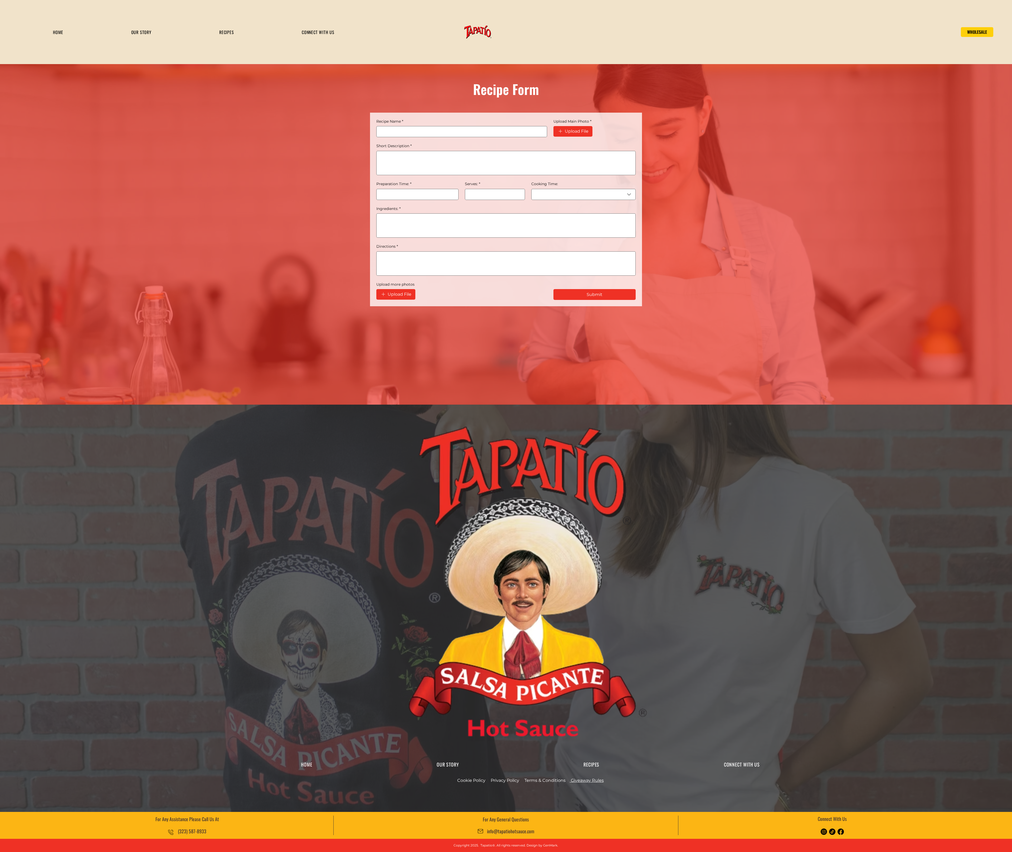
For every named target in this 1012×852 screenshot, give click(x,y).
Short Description (394, 145)
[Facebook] (841, 832)
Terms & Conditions (545, 780)
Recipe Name (389, 121)
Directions (387, 246)
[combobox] (583, 194)
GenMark (550, 845)
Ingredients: (388, 208)
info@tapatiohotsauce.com (510, 831)
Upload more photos (395, 284)
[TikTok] (832, 832)
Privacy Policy (505, 780)
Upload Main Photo (572, 121)
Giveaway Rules (587, 780)
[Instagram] (824, 832)
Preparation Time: (393, 183)
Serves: (472, 183)
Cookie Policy (471, 780)
